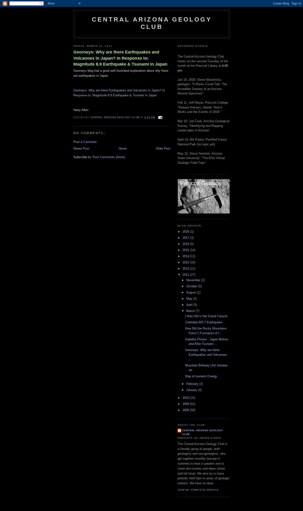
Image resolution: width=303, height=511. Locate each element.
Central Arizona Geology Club (152, 23)
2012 (186, 268)
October (192, 286)
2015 (186, 250)
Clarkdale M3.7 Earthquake (203, 322)
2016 (186, 244)
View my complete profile (198, 490)
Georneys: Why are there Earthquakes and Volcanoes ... (206, 354)
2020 (186, 231)
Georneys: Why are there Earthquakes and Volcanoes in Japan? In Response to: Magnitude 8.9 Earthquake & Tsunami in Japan (120, 58)
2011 (186, 274)
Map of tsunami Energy (201, 376)
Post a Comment (85, 142)
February (192, 384)
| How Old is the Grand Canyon (206, 316)
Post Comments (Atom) (109, 157)
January (192, 390)
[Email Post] (160, 117)
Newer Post (81, 148)
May (189, 298)
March (191, 311)
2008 (186, 410)
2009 (186, 404)
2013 (186, 262)
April (189, 305)
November (193, 280)
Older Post (163, 148)
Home (123, 148)
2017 (186, 238)
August (191, 292)
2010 (186, 398)
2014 (186, 256)
